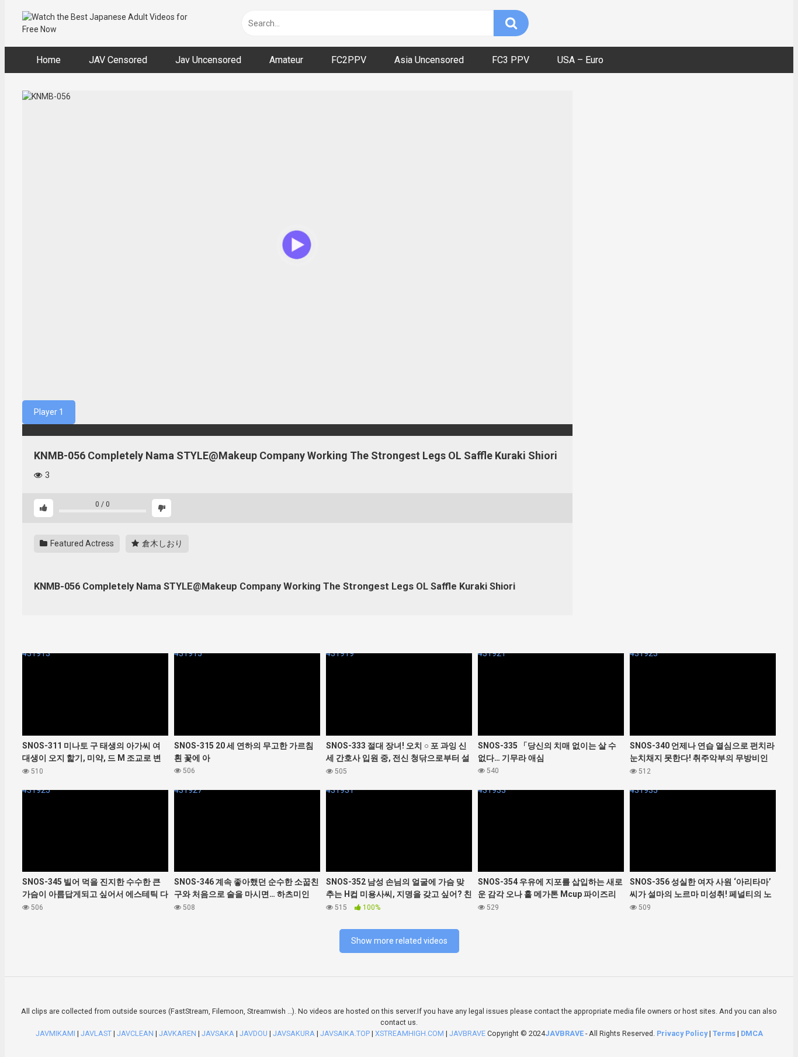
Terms (725, 1033)
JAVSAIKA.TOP (345, 1033)
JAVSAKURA (294, 1033)
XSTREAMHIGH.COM (409, 1033)
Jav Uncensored (208, 59)
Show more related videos (399, 940)
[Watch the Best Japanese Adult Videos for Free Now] (109, 23)
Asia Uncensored (429, 59)
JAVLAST (96, 1033)
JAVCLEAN (135, 1033)
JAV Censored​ (118, 59)
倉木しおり (161, 543)
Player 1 (49, 412)
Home (48, 59)
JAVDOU (254, 1033)
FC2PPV (348, 59)
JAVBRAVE (467, 1033)
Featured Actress (81, 543)
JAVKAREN (177, 1033)
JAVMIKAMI (55, 1033)
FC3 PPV (510, 59)
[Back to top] (759, 1022)
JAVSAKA (218, 1033)
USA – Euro (580, 59)
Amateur (286, 59)
